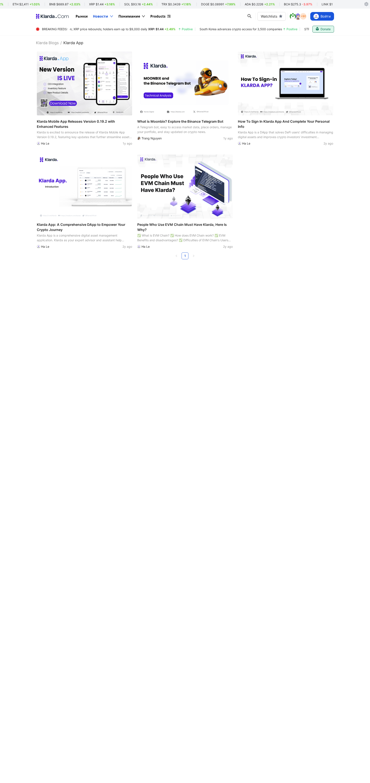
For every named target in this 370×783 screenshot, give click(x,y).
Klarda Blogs (47, 43)
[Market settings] (366, 4)
